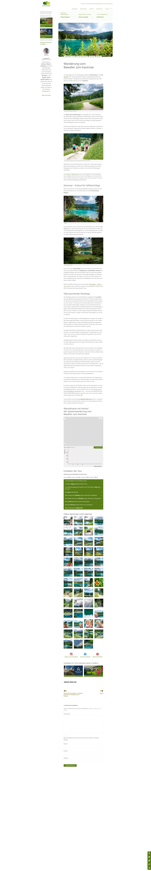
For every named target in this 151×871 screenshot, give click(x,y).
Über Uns (107, 8)
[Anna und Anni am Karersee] (68, 520)
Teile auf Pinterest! (97, 656)
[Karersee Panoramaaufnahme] (98, 520)
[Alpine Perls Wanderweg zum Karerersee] (83, 97)
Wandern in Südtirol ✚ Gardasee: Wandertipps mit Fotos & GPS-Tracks (97, 3)
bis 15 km (72, 56)
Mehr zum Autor (46, 95)
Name (66, 744)
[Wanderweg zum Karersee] (68, 592)
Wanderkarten (83, 8)
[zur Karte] (149, 857)
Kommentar (67, 714)
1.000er (66, 56)
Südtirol (91, 8)
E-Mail (66, 751)
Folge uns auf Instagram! (71, 656)
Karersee (101, 693)
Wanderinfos (99, 8)
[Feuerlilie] (98, 582)
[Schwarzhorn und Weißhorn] (88, 592)
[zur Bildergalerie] (149, 860)
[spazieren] (98, 603)
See (75, 682)
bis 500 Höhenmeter (82, 56)
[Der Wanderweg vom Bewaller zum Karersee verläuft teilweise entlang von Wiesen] (83, 146)
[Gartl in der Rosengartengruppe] (78, 603)
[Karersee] (149, 868)
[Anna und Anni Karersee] (98, 613)
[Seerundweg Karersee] (68, 613)
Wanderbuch (75, 8)
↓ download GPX (98, 447)
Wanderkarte (100, 17)
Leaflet (102, 445)
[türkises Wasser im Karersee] (88, 613)
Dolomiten (92, 56)
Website (66, 758)
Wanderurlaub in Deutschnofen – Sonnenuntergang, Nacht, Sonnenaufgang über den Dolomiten (73, 695)
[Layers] (65, 444)
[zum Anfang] (149, 853)
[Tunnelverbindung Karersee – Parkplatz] (88, 531)
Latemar (71, 682)
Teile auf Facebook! (85, 656)
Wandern (98, 56)
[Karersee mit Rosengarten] (83, 251)
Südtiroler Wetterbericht (72, 174)
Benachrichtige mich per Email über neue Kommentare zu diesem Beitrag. (81, 739)
